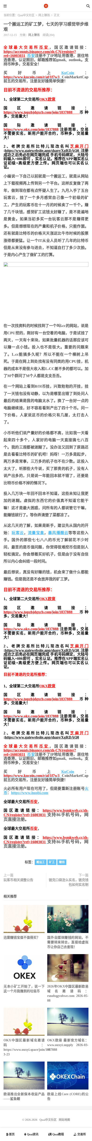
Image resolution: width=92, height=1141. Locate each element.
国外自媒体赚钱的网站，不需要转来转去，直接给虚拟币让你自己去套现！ (67, 942)
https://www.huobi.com (29, 793)
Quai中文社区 (46, 6)
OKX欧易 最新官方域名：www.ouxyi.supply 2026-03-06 (67, 1045)
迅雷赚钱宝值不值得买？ (22, 937)
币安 (44, 47)
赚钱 (62, 862)
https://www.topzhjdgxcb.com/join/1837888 (41, 112)
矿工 (52, 862)
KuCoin (67, 73)
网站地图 (64, 1119)
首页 (11, 1134)
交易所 (81, 1134)
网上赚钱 (44, 15)
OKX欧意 (47, 99)
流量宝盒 (36, 533)
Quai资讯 (32, 1134)
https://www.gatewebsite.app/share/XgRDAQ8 (43, 151)
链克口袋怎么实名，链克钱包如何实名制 (68, 882)
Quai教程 (58, 1134)
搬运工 (40, 862)
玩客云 (18, 533)
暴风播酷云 (58, 533)
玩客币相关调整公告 (18, 880)
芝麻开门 (79, 146)
